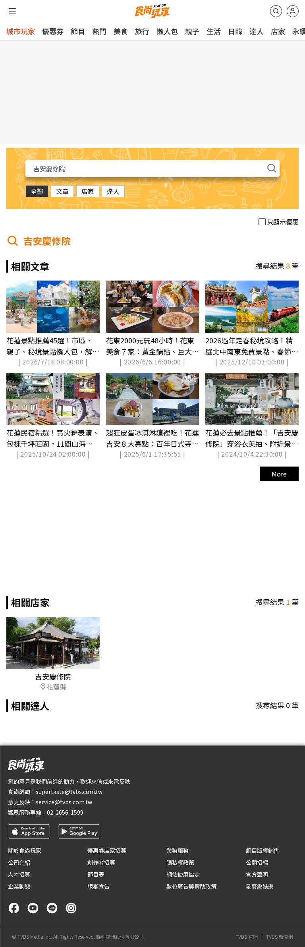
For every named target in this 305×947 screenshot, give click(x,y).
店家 (278, 31)
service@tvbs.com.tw (64, 802)
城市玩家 (20, 31)
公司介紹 (19, 862)
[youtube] (33, 908)
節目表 (95, 874)
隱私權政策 (180, 862)
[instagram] (71, 908)
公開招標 (257, 862)
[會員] (293, 11)
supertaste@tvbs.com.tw (69, 792)
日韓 (235, 31)
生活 (214, 31)
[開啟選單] (12, 11)
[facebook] (14, 908)
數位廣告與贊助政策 (191, 886)
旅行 (142, 31)
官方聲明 (257, 874)
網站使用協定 (183, 874)
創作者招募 (101, 862)
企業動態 (19, 886)
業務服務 (177, 850)
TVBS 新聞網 (279, 936)
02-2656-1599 (65, 812)
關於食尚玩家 (24, 850)
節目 (78, 31)
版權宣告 (98, 886)
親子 (192, 31)
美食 (121, 31)
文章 (62, 191)
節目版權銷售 (262, 850)
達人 (256, 31)
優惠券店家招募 (106, 850)
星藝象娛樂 (260, 886)
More (279, 473)
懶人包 (167, 31)
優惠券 (53, 31)
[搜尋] (276, 11)
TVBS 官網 (247, 936)
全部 (37, 191)
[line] (52, 908)
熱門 (99, 31)
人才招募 (19, 874)
